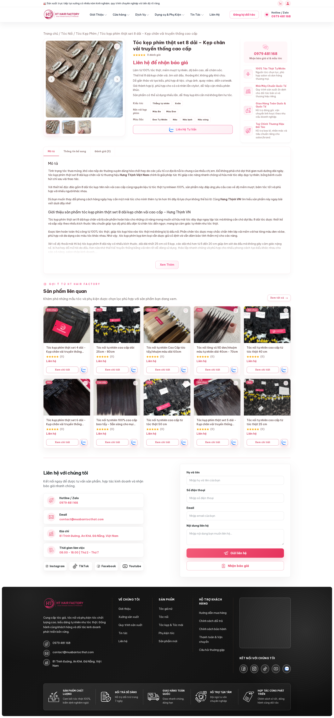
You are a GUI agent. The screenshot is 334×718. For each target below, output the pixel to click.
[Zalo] (287, 669)
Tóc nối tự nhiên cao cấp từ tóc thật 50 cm (164, 422)
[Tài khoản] (288, 3)
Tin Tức (195, 14)
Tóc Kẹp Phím (86, 33)
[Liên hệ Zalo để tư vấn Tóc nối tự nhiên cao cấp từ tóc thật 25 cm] (284, 442)
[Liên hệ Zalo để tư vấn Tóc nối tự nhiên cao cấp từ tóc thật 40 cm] (284, 370)
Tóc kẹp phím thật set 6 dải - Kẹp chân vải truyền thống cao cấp (66, 422)
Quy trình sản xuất (130, 625)
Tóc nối (163, 617)
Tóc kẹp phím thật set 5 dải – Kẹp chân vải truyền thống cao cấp (216, 422)
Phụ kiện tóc (167, 633)
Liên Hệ (215, 14)
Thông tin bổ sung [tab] (74, 151)
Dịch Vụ (140, 14)
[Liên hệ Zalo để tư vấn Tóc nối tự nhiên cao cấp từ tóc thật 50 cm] (184, 442)
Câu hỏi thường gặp (212, 650)
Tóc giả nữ (165, 609)
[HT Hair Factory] (63, 604)
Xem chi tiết (62, 369)
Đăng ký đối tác (244, 14)
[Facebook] (243, 669)
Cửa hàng (119, 14)
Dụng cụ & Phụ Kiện (168, 14)
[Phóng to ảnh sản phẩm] (84, 79)
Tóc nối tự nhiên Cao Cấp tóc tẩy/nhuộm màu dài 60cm (165, 349)
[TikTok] (265, 669)
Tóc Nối (67, 33)
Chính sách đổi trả (211, 621)
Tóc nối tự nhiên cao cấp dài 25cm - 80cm (115, 349)
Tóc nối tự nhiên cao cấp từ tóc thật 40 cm (265, 349)
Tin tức (123, 633)
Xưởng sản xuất (128, 617)
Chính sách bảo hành (212, 629)
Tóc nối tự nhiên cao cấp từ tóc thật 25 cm (265, 422)
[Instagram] (254, 669)
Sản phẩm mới (168, 641)
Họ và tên (193, 472)
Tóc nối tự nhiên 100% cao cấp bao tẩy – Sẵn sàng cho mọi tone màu (116, 422)
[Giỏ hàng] (280, 3)
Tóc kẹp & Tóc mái (171, 625)
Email (190, 508)
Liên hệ (123, 641)
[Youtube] (276, 669)
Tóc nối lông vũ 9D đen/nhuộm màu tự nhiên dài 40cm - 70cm (217, 349)
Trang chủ (50, 33)
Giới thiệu (124, 609)
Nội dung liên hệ (198, 525)
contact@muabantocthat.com (73, 652)
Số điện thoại (196, 490)
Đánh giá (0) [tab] (103, 151)
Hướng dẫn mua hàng (213, 613)
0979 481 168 (61, 643)
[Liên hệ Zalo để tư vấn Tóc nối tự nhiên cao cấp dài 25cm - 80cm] (133, 370)
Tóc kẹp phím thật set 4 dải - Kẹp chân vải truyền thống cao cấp (66, 350)
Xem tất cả (279, 298)
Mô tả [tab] (51, 151)
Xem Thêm (167, 264)
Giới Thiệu (97, 14)
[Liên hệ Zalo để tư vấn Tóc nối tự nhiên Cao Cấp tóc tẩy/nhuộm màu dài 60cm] (184, 370)
